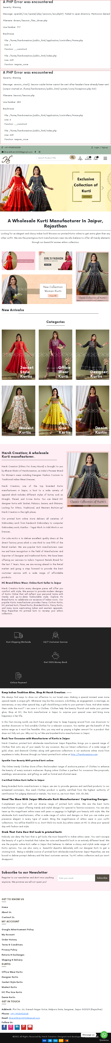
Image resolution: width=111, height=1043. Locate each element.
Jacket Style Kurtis (12, 982)
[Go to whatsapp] (104, 1034)
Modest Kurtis (9, 987)
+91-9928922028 (12, 148)
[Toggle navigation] (105, 158)
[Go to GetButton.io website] (104, 1040)
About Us (6, 912)
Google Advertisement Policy (18, 929)
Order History (9, 939)
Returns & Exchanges (13, 955)
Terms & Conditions (12, 945)
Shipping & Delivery (12, 960)
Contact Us (8, 917)
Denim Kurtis (8, 997)
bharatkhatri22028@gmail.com (18, 152)
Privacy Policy (9, 950)
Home (5, 907)
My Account (8, 934)
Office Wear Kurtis (12, 972)
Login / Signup (101, 148)
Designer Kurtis (10, 977)
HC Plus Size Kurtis (12, 992)
